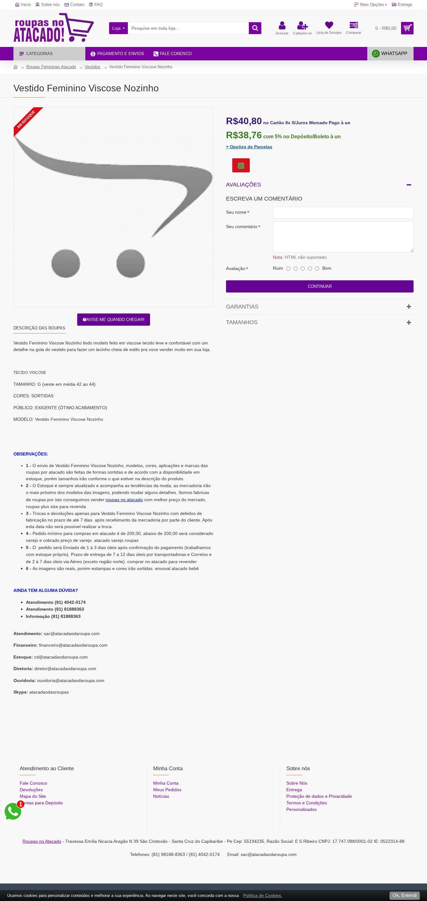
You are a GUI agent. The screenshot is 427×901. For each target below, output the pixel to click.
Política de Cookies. (262, 895)
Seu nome (236, 212)
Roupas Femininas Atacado (51, 66)
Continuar (320, 286)
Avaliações (243, 184)
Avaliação (235, 268)
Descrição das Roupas (39, 328)
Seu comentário (241, 226)
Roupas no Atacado (42, 841)
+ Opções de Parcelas (249, 147)
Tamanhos (242, 322)
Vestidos (92, 66)
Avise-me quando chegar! (115, 319)
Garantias (242, 306)
